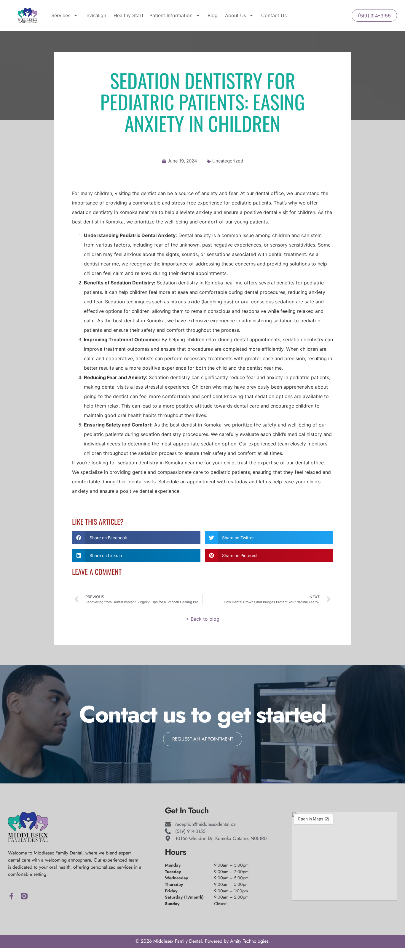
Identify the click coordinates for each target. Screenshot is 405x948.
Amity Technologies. (250, 941)
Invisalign (95, 15)
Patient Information (170, 15)
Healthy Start (127, 15)
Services (60, 15)
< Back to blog (202, 619)
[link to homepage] (27, 15)
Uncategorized (227, 161)
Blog (212, 15)
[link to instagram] (24, 896)
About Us (235, 15)
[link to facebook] (11, 896)
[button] (136, 537)
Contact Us (273, 15)
